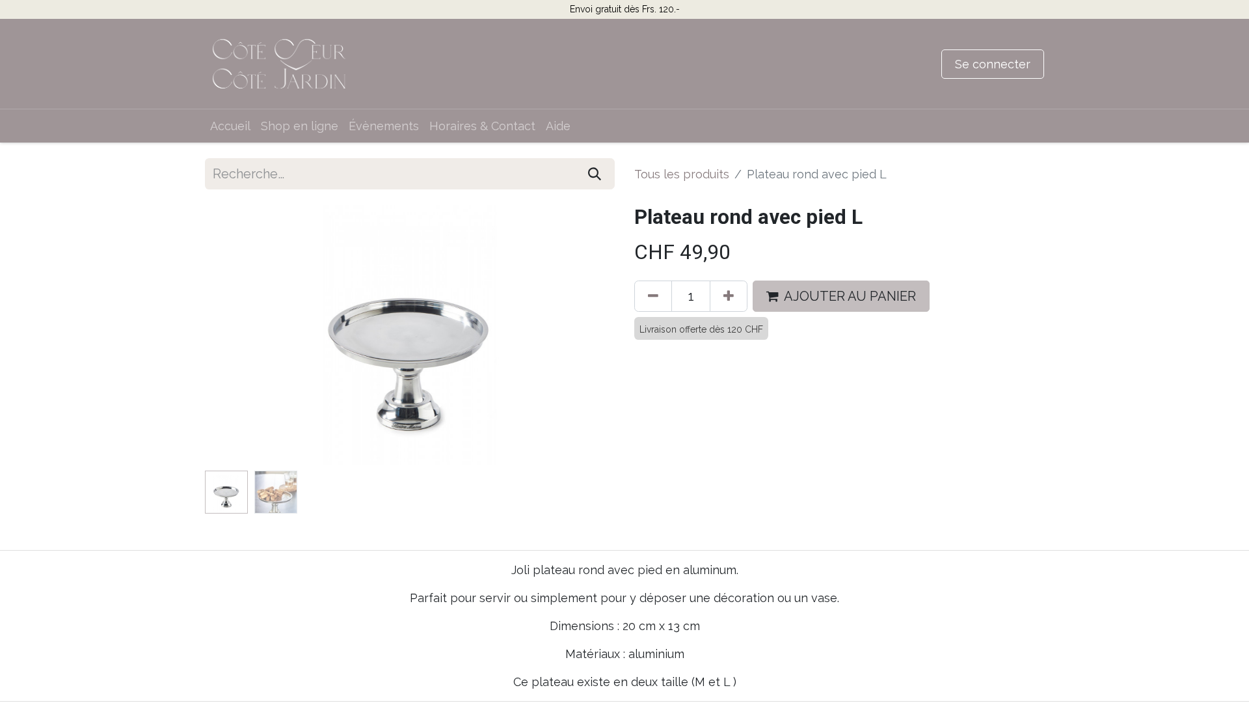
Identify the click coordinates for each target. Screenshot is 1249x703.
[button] (236, 335)
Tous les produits (681, 174)
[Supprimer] (653, 296)
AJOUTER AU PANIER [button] (850, 296)
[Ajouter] (728, 296)
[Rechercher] (594, 173)
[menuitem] (230, 126)
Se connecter (992, 64)
